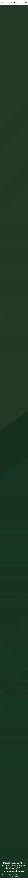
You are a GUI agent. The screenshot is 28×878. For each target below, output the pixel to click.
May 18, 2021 (23, 874)
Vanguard (14, 859)
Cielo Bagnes (14, 874)
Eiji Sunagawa (8, 874)
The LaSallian (14, 2)
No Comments (15, 876)
